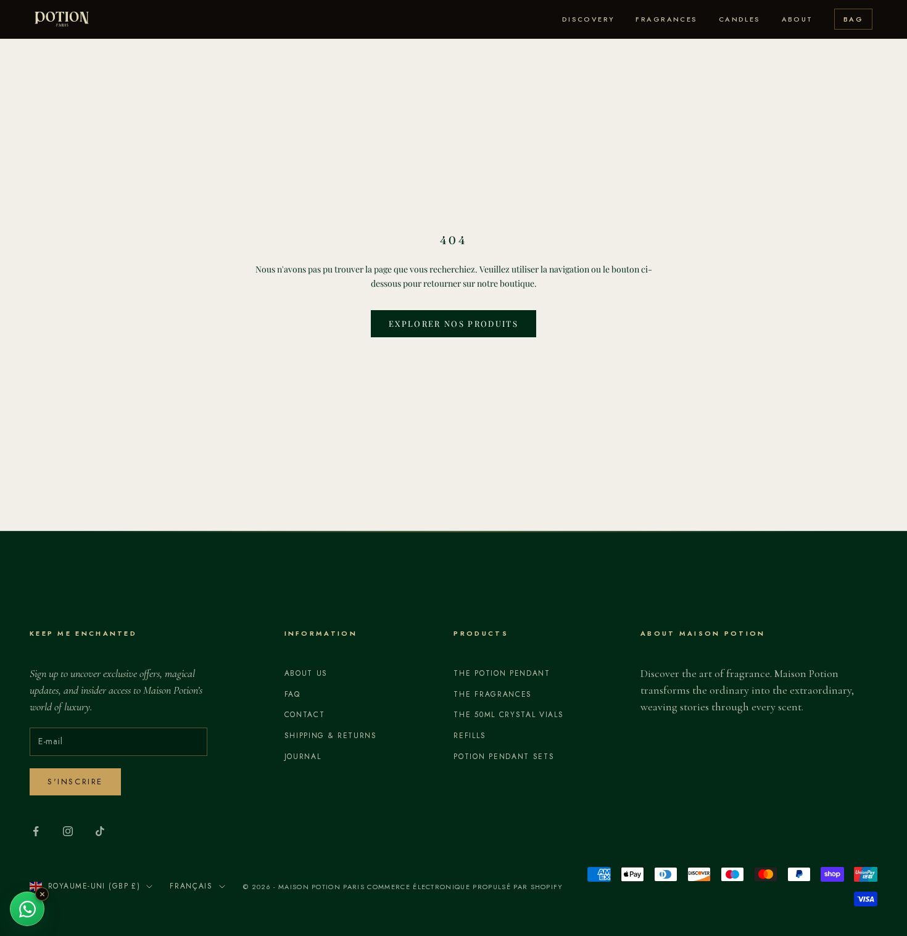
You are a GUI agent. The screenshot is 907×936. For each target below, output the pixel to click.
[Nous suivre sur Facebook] (36, 831)
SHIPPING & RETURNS (330, 735)
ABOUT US (306, 673)
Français (191, 886)
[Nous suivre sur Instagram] (68, 831)
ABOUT (797, 19)
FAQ (292, 694)
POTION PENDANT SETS (504, 756)
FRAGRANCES (666, 19)
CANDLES (740, 19)
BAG (853, 19)
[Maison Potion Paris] (62, 19)
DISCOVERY (588, 19)
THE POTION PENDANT (502, 673)
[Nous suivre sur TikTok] (100, 831)
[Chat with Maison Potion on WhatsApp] (27, 909)
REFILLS (470, 735)
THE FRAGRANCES (493, 694)
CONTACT (304, 714)
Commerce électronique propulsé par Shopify (465, 887)
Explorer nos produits (453, 323)
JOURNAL (302, 756)
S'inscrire (75, 781)
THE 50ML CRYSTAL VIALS (508, 714)
